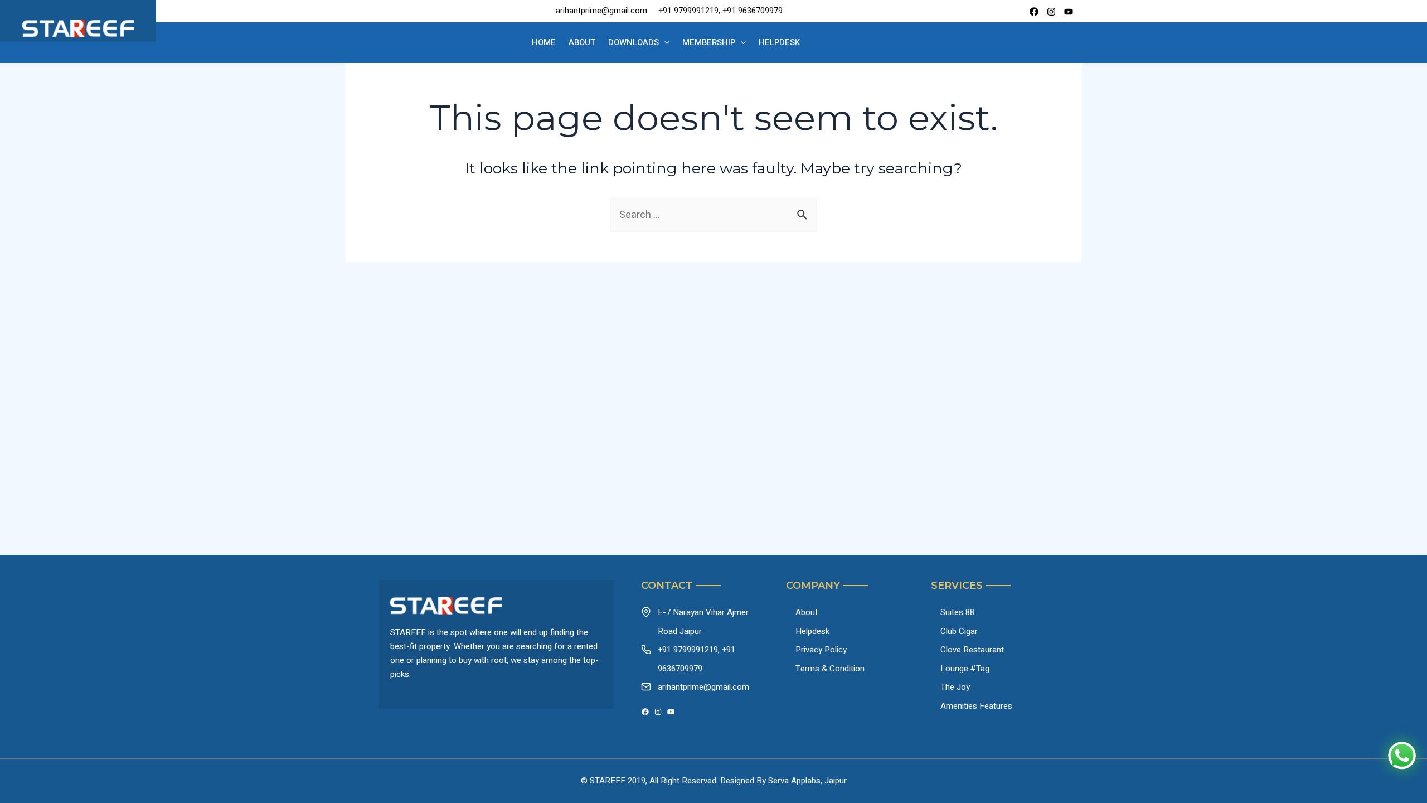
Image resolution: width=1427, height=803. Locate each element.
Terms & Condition (830, 668)
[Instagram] (658, 712)
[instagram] (1051, 11)
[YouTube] (671, 712)
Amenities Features (976, 706)
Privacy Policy (821, 650)
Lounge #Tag (964, 668)
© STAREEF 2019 (613, 781)
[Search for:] (713, 214)
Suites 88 (957, 612)
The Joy (955, 687)
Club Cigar (959, 631)
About (582, 42)
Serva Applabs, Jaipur (807, 781)
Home (544, 42)
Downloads (633, 42)
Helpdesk (779, 42)
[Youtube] (1068, 11)
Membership (708, 42)
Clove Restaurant (972, 650)
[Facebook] (1034, 11)
